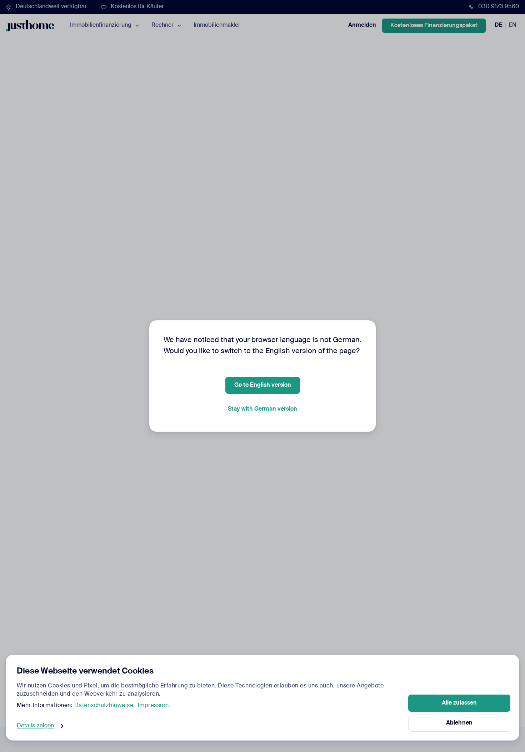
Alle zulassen (459, 703)
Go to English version (262, 385)
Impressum (153, 705)
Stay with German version (262, 409)
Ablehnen (459, 723)
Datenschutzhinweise (104, 705)
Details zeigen (35, 726)
